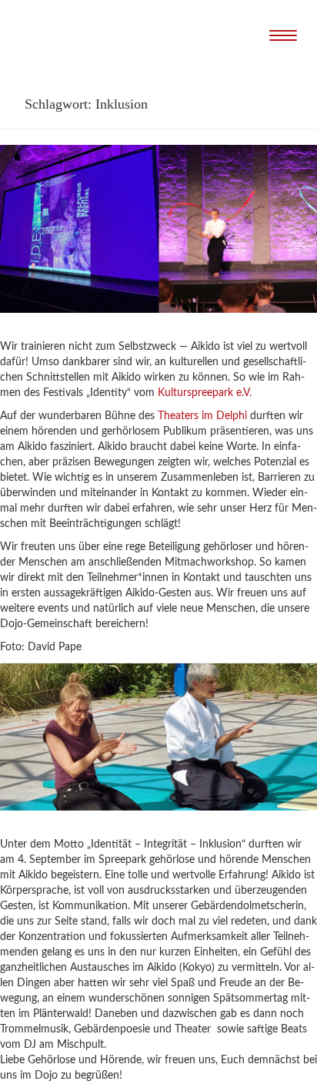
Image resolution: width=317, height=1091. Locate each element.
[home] (164, 36)
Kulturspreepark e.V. (205, 393)
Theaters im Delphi (202, 416)
